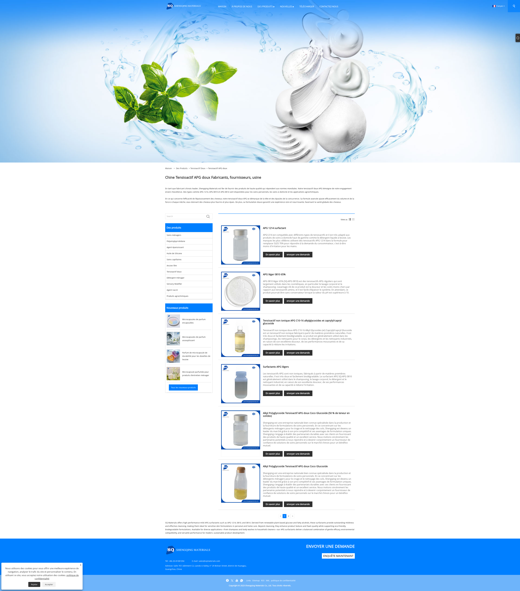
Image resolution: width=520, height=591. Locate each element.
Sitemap (256, 580)
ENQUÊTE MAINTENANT (338, 556)
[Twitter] (232, 580)
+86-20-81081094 (176, 561)
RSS (262, 580)
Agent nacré (172, 290)
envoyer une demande (298, 254)
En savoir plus (273, 254)
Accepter (49, 584)
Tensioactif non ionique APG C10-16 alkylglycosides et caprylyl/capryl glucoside (302, 322)
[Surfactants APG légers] (240, 383)
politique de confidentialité (283, 580)
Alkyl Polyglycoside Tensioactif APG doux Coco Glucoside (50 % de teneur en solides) (306, 414)
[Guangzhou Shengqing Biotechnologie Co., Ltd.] (184, 6)
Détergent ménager (175, 277)
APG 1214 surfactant (274, 228)
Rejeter (34, 584)
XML (268, 580)
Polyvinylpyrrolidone (176, 241)
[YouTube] (236, 580)
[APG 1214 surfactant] (240, 244)
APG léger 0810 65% (274, 274)
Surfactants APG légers (276, 366)
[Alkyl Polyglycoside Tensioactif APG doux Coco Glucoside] (240, 483)
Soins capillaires (174, 259)
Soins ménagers (174, 235)
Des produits (182, 168)
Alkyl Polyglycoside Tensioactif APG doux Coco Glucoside (295, 466)
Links (248, 580)
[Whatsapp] (241, 580)
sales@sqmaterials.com (209, 561)
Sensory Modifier (174, 284)
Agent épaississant (175, 247)
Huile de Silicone (174, 253)
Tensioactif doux (197, 168)
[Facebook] (227, 580)
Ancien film (172, 265)
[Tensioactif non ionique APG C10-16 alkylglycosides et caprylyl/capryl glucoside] (240, 337)
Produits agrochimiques (177, 296)
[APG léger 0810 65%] (240, 291)
